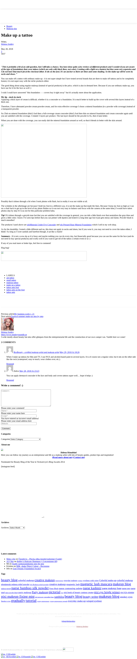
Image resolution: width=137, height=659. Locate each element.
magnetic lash (73, 584)
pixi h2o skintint (127, 592)
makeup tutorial (6, 589)
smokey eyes (126, 596)
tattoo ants (10, 292)
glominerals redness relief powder (15, 584)
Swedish (12, 657)
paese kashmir (92, 588)
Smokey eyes (6, 601)
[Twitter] (15, 58)
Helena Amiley (7, 44)
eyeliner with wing (91, 580)
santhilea (59, 596)
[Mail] (17, 633)
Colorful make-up (107, 580)
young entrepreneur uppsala (58, 601)
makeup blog (122, 584)
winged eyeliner (94, 601)
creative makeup (45, 580)
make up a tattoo (13, 285)
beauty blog (9, 580)
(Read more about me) (62, 457)
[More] (53, 58)
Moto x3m (10, 559)
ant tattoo (10, 278)
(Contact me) (79, 457)
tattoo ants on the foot (15, 290)
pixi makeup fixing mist (18, 596)
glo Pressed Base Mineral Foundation (76, 225)
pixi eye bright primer (107, 592)
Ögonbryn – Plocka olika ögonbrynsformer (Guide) (40, 559)
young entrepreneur (43, 601)
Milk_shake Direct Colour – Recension (32, 566)
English (12, 654)
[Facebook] (5, 58)
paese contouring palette (70, 588)
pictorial (54, 592)
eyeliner (80, 580)
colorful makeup (26, 580)
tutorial (31, 601)
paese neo (126, 588)
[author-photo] (7, 330)
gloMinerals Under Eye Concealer (41, 225)
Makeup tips (11, 28)
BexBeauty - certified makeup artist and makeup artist (36, 352)
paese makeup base (111, 588)
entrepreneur (59, 580)
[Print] (44, 58)
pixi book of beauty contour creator (79, 592)
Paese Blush (53, 588)
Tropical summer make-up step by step (27, 316)
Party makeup (40, 592)
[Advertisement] (32, 267)
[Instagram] (10, 633)
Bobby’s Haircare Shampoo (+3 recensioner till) (37, 561)
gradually (18, 601)
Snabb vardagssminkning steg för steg (28, 564)
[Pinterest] (24, 58)
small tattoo (11, 280)
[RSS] (25, 633)
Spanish (27, 657)
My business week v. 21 (24, 314)
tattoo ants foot (12, 287)
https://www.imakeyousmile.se (14, 334)
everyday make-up (77, 601)
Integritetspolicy (68, 621)
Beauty (9, 26)
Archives (5, 527)
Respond (10, 364)
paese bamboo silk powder (30, 588)
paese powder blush (11, 593)
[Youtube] (32, 633)
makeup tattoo (12, 282)
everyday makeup (70, 581)
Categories (5, 439)
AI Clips (10, 561)
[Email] (34, 58)
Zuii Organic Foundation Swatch (27, 568)
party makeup (24, 592)
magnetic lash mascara (96, 584)
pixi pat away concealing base (44, 597)
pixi (62, 592)
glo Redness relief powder (39, 585)
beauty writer (90, 596)
